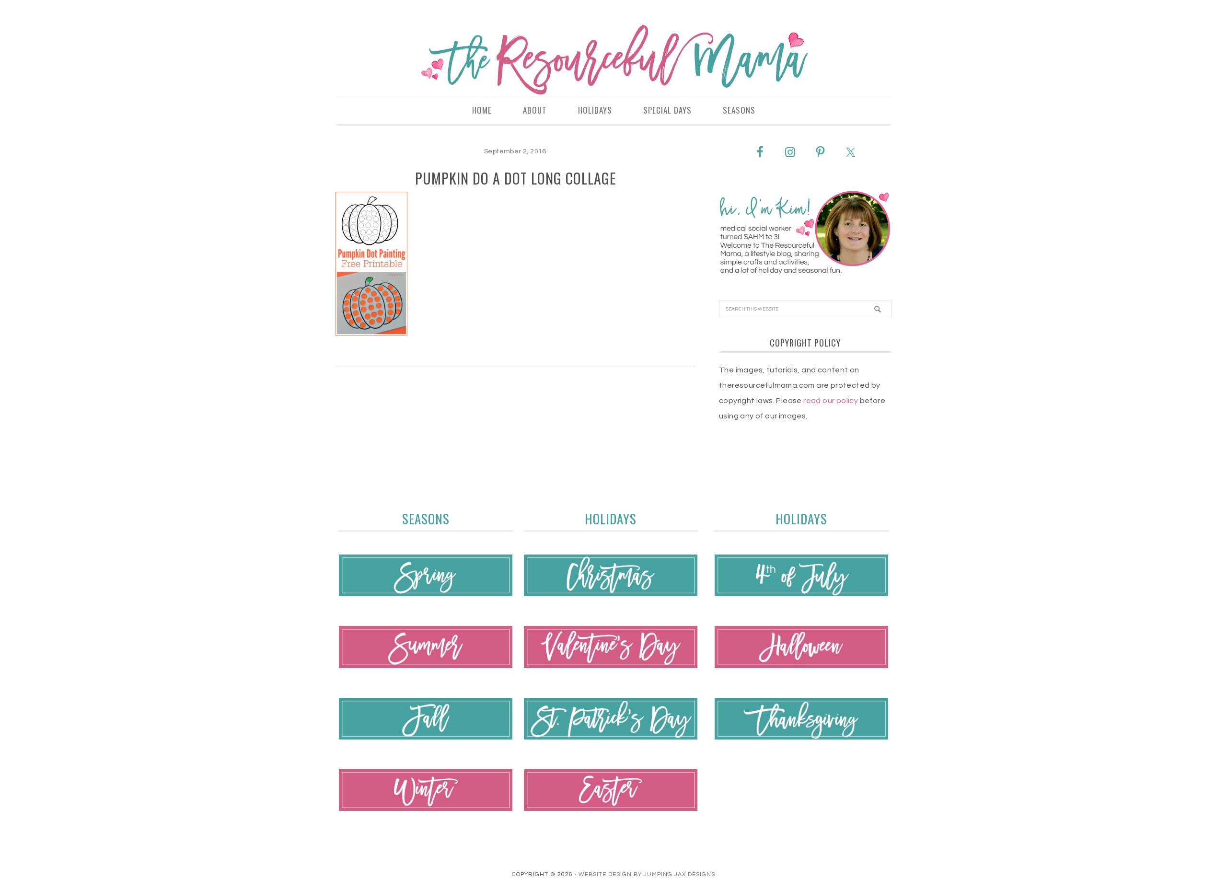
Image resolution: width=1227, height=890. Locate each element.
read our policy (830, 401)
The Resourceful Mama (613, 60)
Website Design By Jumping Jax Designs (647, 874)
